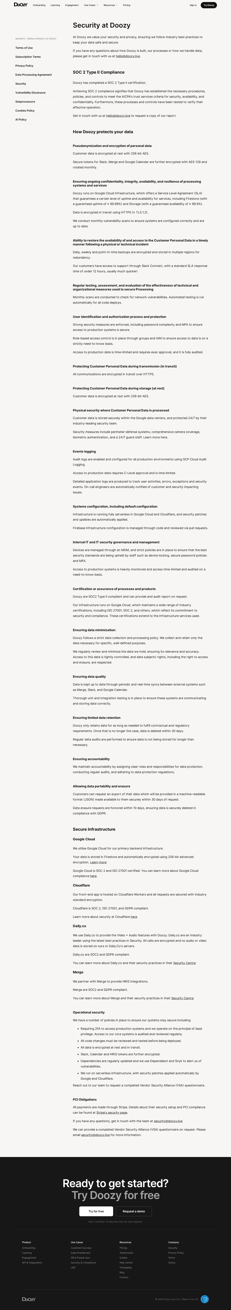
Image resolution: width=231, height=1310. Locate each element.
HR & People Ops (80, 1257)
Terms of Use (24, 47)
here (93, 876)
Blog (122, 1272)
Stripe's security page (111, 1112)
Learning (55, 5)
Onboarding (39, 5)
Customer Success (81, 1247)
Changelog (126, 1267)
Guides (123, 1257)
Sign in (193, 5)
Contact (124, 1277)
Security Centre (184, 963)
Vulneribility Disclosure (30, 92)
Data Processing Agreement (33, 74)
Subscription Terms (28, 56)
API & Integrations (32, 1262)
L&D (73, 1267)
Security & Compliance (83, 1262)
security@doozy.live (168, 1121)
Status (171, 1262)
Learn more (98, 862)
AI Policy (21, 119)
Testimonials (126, 1252)
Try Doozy (209, 5)
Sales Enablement (80, 1252)
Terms (171, 1257)
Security (20, 83)
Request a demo (134, 1211)
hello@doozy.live (128, 56)
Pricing (126, 5)
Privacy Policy (24, 65)
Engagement (72, 5)
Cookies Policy (24, 110)
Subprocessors (25, 101)
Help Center (126, 1262)
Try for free (96, 1211)
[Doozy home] (21, 4)
